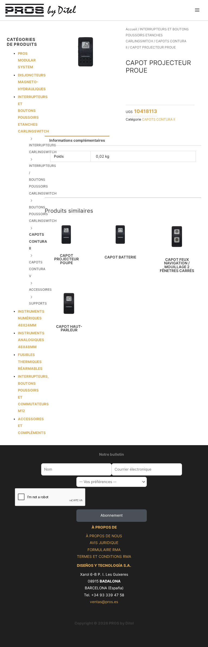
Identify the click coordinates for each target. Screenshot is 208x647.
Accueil (131, 29)
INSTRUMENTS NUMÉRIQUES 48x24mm (31, 318)
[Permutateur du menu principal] (197, 10)
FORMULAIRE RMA (104, 550)
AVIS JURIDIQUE (104, 543)
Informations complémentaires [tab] (77, 140)
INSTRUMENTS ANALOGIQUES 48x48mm (31, 340)
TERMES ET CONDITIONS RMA (104, 556)
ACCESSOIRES (40, 289)
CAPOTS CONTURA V (37, 269)
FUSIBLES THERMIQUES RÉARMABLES (30, 361)
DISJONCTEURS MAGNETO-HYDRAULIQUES (32, 82)
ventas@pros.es (104, 602)
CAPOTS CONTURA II (38, 241)
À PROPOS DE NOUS (104, 536)
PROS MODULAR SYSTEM (27, 60)
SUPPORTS (38, 303)
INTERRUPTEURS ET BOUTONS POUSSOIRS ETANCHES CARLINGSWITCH (157, 35)
